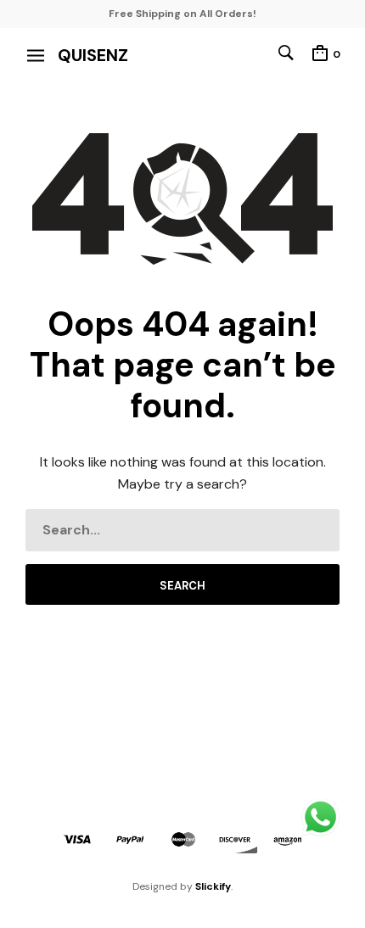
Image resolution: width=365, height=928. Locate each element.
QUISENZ (93, 55)
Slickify (213, 886)
